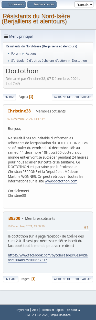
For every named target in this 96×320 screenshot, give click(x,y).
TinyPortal (22, 310)
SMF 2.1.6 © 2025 (37, 314)
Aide (35, 310)
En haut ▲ (74, 310)
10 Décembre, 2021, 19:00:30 (26, 226)
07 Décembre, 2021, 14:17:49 (26, 119)
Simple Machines (60, 314)
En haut (11, 279)
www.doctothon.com (61, 181)
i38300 (13, 218)
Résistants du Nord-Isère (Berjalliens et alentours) (36, 19)
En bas (9, 97)
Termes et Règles (52, 310)
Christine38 (19, 111)
